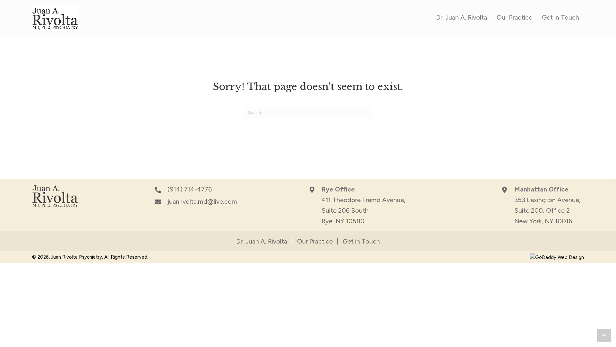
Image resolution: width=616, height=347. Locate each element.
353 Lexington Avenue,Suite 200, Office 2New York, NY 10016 (547, 210)
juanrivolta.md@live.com (202, 201)
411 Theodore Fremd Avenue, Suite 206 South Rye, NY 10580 (363, 210)
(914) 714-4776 (189, 189)
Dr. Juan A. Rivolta (261, 241)
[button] (604, 335)
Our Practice (315, 241)
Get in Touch (361, 241)
